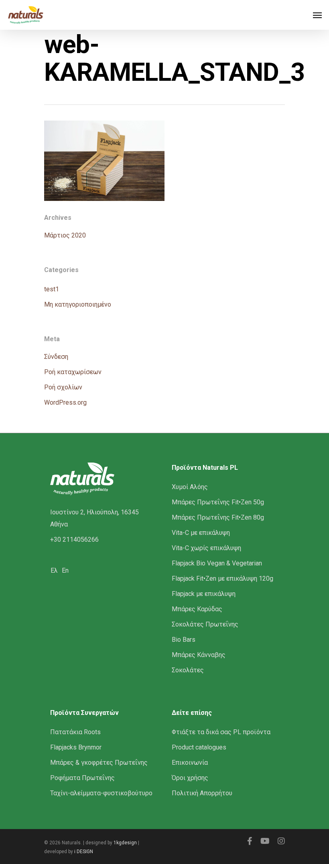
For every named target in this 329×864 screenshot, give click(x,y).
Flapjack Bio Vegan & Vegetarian (217, 563)
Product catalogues (199, 747)
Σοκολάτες (188, 670)
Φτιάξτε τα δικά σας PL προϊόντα (221, 732)
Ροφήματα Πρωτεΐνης (82, 778)
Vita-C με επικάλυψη (201, 532)
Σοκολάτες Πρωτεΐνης (205, 624)
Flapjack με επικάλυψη (204, 594)
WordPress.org (65, 402)
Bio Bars (183, 639)
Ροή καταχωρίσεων (73, 372)
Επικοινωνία (190, 762)
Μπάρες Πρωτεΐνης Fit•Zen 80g (218, 517)
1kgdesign (125, 843)
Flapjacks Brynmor (76, 747)
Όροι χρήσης (190, 778)
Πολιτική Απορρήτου (202, 793)
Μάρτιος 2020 (65, 235)
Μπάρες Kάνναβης (198, 655)
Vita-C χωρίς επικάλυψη (206, 548)
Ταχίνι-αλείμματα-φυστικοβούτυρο (101, 793)
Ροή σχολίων (63, 387)
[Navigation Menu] (317, 15)
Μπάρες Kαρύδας (197, 609)
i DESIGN (83, 851)
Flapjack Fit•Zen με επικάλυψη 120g (222, 578)
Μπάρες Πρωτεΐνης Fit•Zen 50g (218, 502)
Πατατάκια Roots (75, 732)
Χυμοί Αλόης (190, 487)
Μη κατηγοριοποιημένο (77, 304)
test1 (51, 289)
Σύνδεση (56, 356)
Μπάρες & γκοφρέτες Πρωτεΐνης (99, 762)
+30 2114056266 (74, 539)
